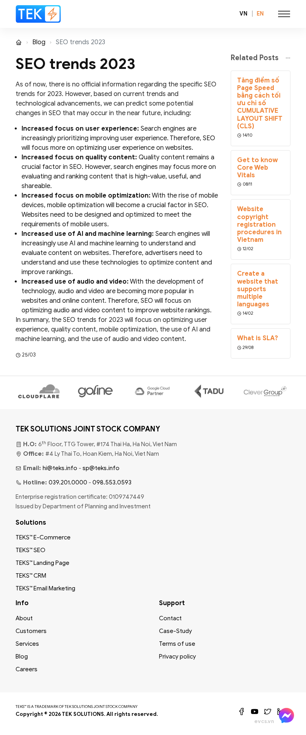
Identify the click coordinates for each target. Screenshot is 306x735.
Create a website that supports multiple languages (257, 289)
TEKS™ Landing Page (42, 562)
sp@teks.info (101, 468)
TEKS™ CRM (31, 575)
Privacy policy (177, 656)
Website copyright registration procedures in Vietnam (259, 225)
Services (27, 643)
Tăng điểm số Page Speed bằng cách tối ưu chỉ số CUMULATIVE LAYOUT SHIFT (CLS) (259, 103)
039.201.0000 (68, 482)
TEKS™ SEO (30, 550)
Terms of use (177, 643)
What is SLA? (257, 338)
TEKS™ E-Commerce (43, 537)
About (24, 618)
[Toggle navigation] (284, 14)
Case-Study (175, 631)
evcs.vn (264, 721)
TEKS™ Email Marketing (45, 588)
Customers (31, 631)
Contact (170, 618)
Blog (38, 42)
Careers (26, 669)
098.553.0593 (111, 482)
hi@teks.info (60, 468)
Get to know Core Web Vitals (257, 168)
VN (243, 13)
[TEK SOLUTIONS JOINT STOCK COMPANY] (38, 14)
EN (260, 13)
